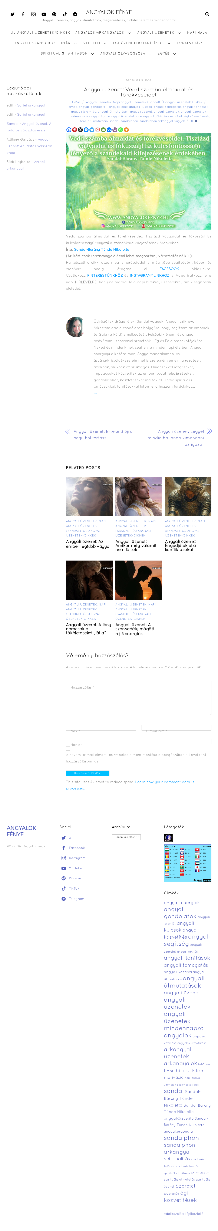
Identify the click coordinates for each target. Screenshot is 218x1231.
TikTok (73, 888)
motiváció (100, 121)
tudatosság (171, 1194)
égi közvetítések (196, 116)
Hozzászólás (83, 687)
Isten (197, 1071)
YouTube (75, 868)
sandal (114, 121)
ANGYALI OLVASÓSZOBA (122, 53)
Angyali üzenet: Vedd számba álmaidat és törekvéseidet (139, 93)
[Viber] (114, 129)
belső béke (204, 1064)
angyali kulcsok (140, 107)
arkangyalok (145, 116)
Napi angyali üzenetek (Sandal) (136, 102)
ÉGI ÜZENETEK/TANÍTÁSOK (138, 43)
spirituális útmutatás (179, 1179)
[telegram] (75, 14)
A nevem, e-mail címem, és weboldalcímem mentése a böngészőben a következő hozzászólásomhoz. (136, 758)
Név (75, 731)
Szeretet (185, 1186)
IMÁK (66, 43)
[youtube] (44, 14)
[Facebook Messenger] (86, 129)
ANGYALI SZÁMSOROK (35, 43)
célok (179, 116)
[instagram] (33, 14)
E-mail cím (156, 731)
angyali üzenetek (166, 112)
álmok (73, 107)
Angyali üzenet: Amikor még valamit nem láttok (136, 546)
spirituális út (200, 1173)
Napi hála (197, 32)
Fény (169, 1071)
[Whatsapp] (120, 129)
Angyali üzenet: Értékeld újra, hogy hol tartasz (104, 435)
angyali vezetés (178, 972)
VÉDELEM (91, 43)
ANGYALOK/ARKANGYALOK (100, 32)
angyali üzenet (141, 112)
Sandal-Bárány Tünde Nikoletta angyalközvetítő (187, 1112)
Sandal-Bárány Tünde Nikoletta (101, 249)
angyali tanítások (195, 107)
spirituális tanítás (186, 1166)
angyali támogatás (167, 107)
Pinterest (75, 878)
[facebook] (23, 14)
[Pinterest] (74, 129)
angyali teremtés (83, 112)
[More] (126, 129)
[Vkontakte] (109, 129)
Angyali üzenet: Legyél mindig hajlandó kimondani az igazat (176, 438)
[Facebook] (68, 129)
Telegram (76, 898)
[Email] (103, 129)
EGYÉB (164, 53)
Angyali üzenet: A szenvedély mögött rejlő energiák (135, 629)
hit (90, 121)
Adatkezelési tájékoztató (184, 1213)
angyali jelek (118, 107)
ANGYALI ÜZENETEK (156, 32)
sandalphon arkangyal (156, 121)
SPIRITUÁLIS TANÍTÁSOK (64, 53)
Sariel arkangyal (31, 105)
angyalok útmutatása (192, 1043)
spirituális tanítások (177, 1173)
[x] (12, 14)
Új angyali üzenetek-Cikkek (182, 102)
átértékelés (165, 116)
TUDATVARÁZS (190, 43)
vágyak (179, 121)
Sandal (75, 102)
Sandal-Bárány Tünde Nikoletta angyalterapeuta (186, 1125)
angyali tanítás (187, 952)
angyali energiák (182, 903)
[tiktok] (64, 14)
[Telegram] (91, 129)
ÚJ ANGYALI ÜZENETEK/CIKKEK (40, 32)
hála (83, 121)
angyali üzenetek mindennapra (184, 1021)
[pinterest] (54, 14)
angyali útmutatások (113, 112)
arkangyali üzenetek (120, 116)
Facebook (76, 848)
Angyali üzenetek (99, 102)
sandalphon (129, 121)
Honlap (77, 744)
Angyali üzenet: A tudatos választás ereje (30, 146)
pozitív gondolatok (188, 1085)
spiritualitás (177, 1159)
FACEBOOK (169, 269)
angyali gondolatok (93, 107)
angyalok (96, 116)
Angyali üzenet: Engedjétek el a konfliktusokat (180, 546)
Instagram (77, 858)
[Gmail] (97, 129)
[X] (80, 129)
